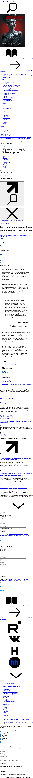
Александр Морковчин (6, 434)
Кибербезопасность (8, 83)
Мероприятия (6, 118)
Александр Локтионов (6, 415)
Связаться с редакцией (8, 1)
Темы (4, 156)
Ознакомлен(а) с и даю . (14, 534)
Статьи (5, 113)
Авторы (5, 119)
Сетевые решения (7, 89)
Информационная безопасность (11, 85)
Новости (5, 116)
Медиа (1, 105)
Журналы (5, 123)
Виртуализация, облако (9, 93)
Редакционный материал (6, 397)
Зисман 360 (6, 103)
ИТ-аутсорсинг (7, 99)
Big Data (5, 96)
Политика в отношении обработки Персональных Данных (15, 137)
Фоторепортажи (7, 108)
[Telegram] (7, 372)
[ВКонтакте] (3, 372)
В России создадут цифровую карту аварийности (13, 488)
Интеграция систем (8, 97)
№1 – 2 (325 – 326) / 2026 (6, 380)
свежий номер (3, 175)
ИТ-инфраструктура (8, 82)
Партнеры (5, 128)
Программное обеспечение (10, 92)
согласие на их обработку (22, 535)
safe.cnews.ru (3, 236)
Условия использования (6, 135)
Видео (4, 111)
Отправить (3, 763)
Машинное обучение (8, 88)
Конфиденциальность (5, 134)
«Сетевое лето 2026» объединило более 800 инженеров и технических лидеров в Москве (15, 458)
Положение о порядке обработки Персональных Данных (15, 138)
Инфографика (6, 109)
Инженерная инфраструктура (10, 90)
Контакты (5, 130)
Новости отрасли (4, 223)
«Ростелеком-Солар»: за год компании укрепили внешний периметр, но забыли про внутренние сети (16, 474)
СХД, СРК (6, 94)
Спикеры (5, 120)
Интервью (5, 115)
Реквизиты (6, 131)
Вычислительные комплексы (10, 86)
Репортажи (6, 101)
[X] (5, 372)
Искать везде (5, 732)
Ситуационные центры (9, 100)
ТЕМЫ (2, 79)
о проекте (2, 126)
